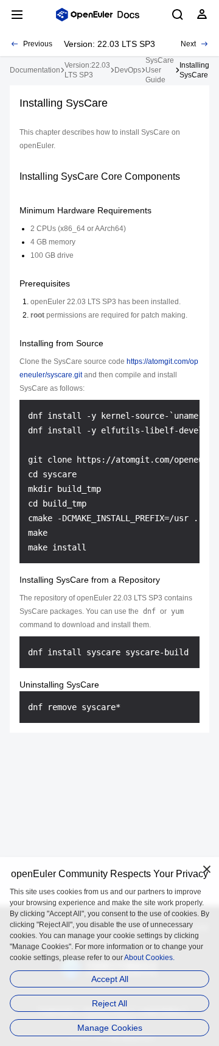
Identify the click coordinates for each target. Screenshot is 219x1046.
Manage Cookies (109, 1028)
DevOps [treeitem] (127, 70)
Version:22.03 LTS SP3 (87, 70)
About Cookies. (149, 957)
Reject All (109, 1003)
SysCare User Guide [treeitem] (159, 70)
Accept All (109, 979)
